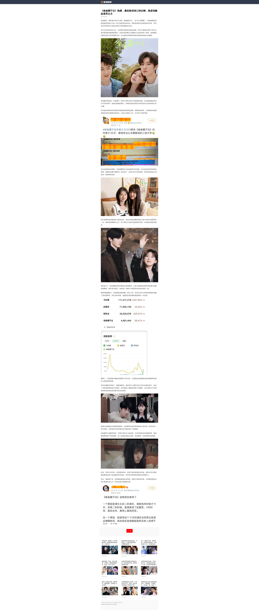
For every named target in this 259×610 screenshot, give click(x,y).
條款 (111, 604)
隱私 (114, 604)
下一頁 (129, 530)
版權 (116, 604)
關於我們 (103, 604)
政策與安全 (108, 604)
